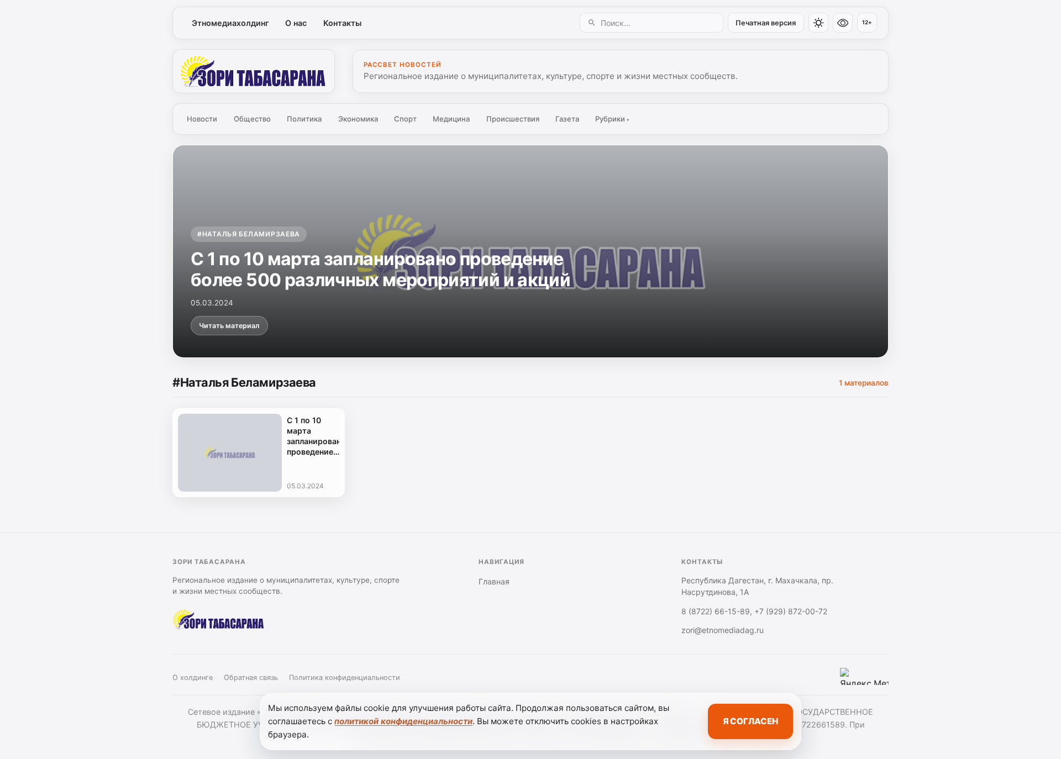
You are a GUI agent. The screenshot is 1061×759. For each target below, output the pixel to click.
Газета (567, 118)
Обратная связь (251, 677)
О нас (296, 23)
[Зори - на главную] (253, 71)
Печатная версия (766, 23)
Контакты (342, 23)
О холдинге (192, 677)
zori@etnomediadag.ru (722, 630)
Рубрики (612, 118)
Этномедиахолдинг (230, 23)
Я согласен (750, 721)
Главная (494, 581)
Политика (304, 118)
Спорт (405, 118)
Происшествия (512, 118)
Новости (202, 118)
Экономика (358, 118)
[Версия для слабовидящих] (843, 23)
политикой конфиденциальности (403, 721)
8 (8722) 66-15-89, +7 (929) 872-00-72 (754, 611)
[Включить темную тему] (818, 23)
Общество (252, 118)
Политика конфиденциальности (344, 677)
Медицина (451, 118)
